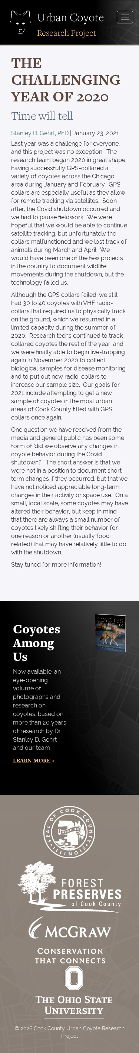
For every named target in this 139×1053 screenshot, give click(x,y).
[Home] (23, 22)
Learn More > (34, 760)
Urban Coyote (70, 17)
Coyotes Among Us (36, 643)
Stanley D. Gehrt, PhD (40, 133)
